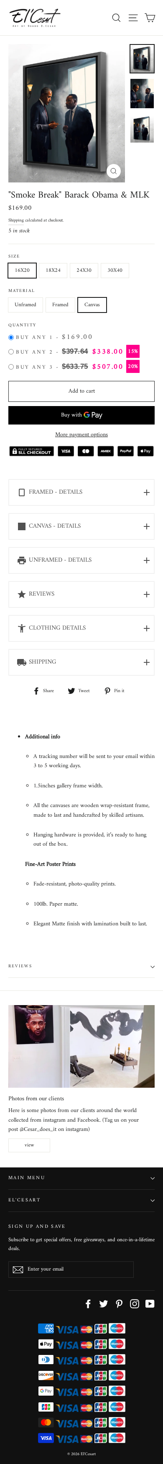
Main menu (26, 1178)
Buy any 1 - (54, 337)
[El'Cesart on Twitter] (103, 1303)
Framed (60, 305)
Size (14, 257)
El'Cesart (24, 1200)
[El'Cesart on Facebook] (88, 1303)
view (29, 1145)
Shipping (16, 220)
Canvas (92, 305)
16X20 (22, 270)
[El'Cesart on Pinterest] (119, 1303)
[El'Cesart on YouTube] (150, 1303)
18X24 (53, 270)
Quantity (22, 325)
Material (21, 291)
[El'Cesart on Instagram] (134, 1303)
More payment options (81, 435)
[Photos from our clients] (81, 1046)
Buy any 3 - (77, 367)
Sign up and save (37, 1226)
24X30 (84, 270)
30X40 (114, 270)
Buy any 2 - (77, 352)
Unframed (25, 305)
